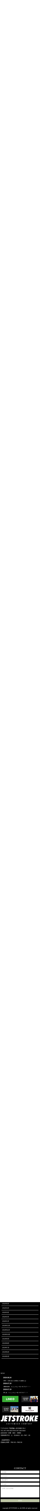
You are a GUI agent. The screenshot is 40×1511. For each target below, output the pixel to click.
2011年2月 (5, 1317)
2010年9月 (5, 1339)
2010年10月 (6, 1334)
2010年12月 (6, 1325)
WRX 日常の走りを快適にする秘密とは (14, 1380)
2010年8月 (5, 1343)
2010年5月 (5, 1356)
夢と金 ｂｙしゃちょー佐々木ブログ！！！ (15, 1392)
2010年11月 (6, 1330)
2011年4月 (5, 1308)
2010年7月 (5, 1347)
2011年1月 (5, 1321)
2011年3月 (5, 1312)
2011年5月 (5, 1303)
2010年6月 (5, 1352)
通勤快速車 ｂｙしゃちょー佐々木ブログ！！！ (17, 1386)
